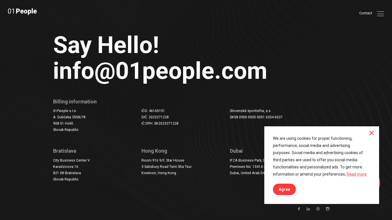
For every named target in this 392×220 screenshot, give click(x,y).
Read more (357, 174)
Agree (284, 189)
